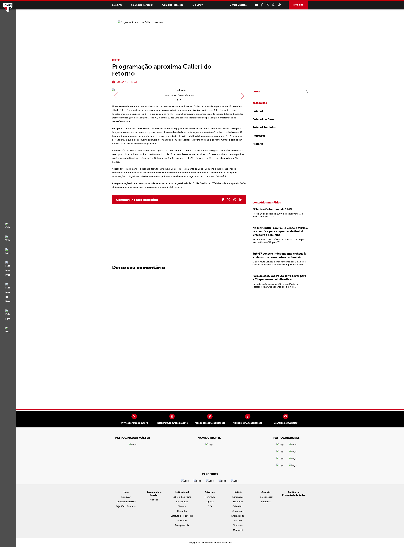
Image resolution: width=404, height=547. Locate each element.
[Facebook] (262, 4)
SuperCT (210, 501)
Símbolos (238, 525)
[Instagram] (273, 4)
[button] (242, 95)
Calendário (237, 506)
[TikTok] (279, 4)
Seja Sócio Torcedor (142, 4)
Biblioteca (238, 501)
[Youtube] (256, 4)
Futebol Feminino (264, 127)
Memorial (238, 530)
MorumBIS (210, 497)
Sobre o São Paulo (181, 497)
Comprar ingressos (172, 4)
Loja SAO (117, 4)
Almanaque (238, 497)
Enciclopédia (237, 516)
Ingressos (258, 135)
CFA (210, 506)
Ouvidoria (182, 520)
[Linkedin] (240, 199)
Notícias (298, 4)
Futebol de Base (263, 119)
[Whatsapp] (234, 199)
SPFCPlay (198, 4)
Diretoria (182, 506)
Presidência (182, 501)
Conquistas (237, 511)
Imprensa (265, 501)
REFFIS (116, 60)
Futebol (257, 111)
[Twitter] (267, 4)
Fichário (238, 520)
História (257, 144)
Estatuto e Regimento (182, 516)
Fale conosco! (266, 497)
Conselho (182, 511)
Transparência (182, 525)
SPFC (8, 8)
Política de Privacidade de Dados (293, 493)
